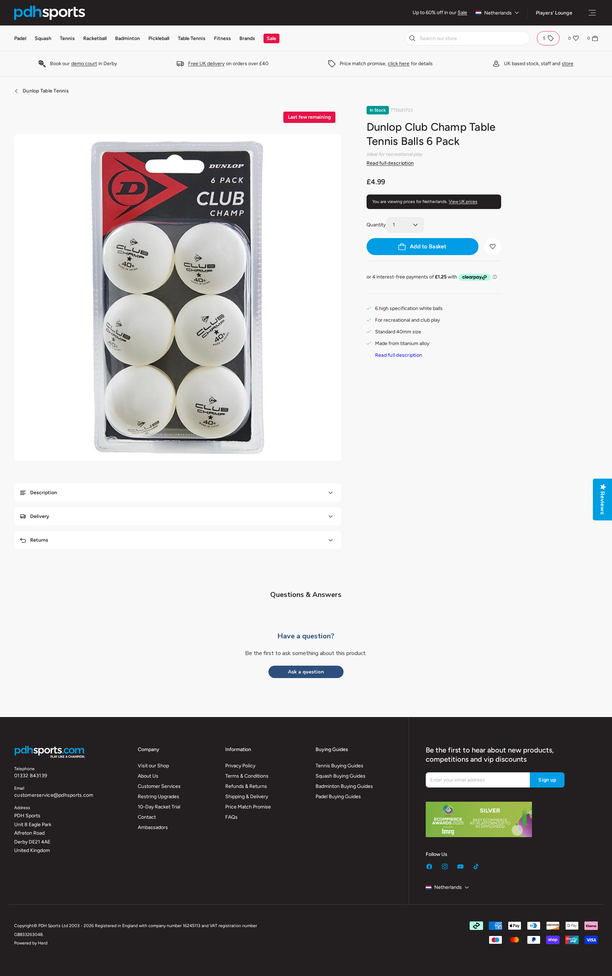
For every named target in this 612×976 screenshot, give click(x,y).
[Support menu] (592, 13)
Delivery (39, 516)
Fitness (222, 38)
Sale (462, 13)
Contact (147, 817)
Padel (20, 38)
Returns (39, 540)
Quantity (376, 225)
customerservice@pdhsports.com (53, 795)
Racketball (95, 38)
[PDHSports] (49, 13)
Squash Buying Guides (341, 776)
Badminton (127, 38)
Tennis (67, 38)
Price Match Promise (248, 807)
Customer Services (159, 786)
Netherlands (498, 13)
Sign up (547, 780)
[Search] (412, 38)
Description (43, 493)
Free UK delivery (206, 64)
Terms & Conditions (246, 776)
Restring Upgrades (158, 797)
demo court (84, 64)
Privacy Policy (240, 766)
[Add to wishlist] (492, 246)
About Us (148, 776)
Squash (43, 38)
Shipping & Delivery (246, 797)
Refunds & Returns (246, 786)
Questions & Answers (305, 594)
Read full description (390, 163)
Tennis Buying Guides (339, 766)
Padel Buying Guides (338, 797)
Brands (247, 38)
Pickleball (158, 38)
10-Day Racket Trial (159, 807)
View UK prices (463, 201)
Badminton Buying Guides (344, 786)
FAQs (231, 817)
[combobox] (467, 38)
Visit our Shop (153, 766)
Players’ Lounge (554, 13)
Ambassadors (153, 827)
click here (398, 64)
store (567, 64)
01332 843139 (30, 776)
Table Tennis (191, 38)
